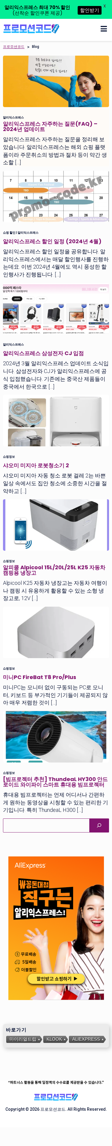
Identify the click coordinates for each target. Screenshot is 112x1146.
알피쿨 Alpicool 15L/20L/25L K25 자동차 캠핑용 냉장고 (54, 570)
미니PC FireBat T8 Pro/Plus (39, 677)
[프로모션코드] (31, 28)
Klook (54, 1039)
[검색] (99, 825)
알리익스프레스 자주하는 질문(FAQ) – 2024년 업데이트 (50, 126)
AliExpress (86, 1039)
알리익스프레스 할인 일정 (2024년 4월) (52, 241)
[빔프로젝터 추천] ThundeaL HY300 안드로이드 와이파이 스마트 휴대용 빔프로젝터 (55, 781)
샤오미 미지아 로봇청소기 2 (36, 465)
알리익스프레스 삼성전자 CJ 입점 (43, 353)
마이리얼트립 (23, 1039)
